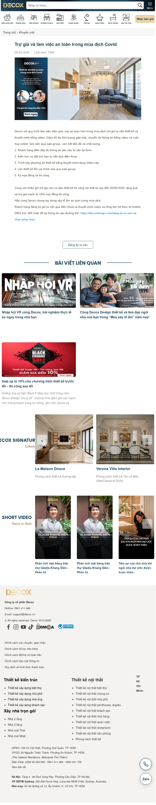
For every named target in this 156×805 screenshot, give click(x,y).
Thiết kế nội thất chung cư (92, 693)
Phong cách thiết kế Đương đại (55, 476)
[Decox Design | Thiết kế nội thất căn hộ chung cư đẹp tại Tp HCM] (13, 7)
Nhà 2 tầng (15, 719)
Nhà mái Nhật (17, 736)
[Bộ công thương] (65, 630)
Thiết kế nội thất (87, 680)
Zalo (145, 779)
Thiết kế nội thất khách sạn (93, 711)
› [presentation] (147, 440)
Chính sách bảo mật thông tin (22, 661)
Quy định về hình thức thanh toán (24, 667)
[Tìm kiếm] (140, 5)
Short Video (17, 517)
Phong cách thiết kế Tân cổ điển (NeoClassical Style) (117, 478)
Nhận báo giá (145, 19)
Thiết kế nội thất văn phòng (93, 733)
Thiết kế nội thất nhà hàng (92, 716)
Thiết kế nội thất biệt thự (91, 688)
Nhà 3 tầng (15, 725)
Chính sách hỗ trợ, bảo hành (21, 649)
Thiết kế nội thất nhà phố (92, 699)
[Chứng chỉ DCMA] (45, 630)
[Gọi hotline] (146, 764)
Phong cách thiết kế (88, 739)
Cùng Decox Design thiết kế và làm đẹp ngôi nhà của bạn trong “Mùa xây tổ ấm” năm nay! (114, 314)
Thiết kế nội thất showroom (93, 728)
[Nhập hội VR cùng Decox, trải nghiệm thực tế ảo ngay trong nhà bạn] (39, 306)
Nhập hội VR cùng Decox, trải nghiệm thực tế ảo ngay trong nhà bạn (36, 314)
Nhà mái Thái (16, 730)
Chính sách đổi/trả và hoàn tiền (23, 655)
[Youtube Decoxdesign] (23, 630)
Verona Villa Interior (113, 468)
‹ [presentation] (42, 440)
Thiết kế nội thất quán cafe (93, 722)
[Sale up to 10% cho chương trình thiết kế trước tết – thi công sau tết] (39, 376)
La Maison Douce (50, 468)
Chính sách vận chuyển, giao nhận (25, 643)
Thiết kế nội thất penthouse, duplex (98, 705)
